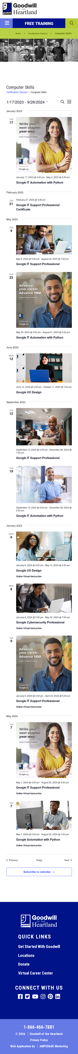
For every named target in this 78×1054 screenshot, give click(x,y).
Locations (26, 955)
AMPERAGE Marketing (54, 1046)
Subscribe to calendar (37, 872)
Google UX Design (29, 392)
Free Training (39, 23)
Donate (24, 964)
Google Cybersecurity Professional (40, 622)
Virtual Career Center (35, 973)
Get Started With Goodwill (39, 946)
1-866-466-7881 (39, 1027)
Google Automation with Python (38, 839)
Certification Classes (17, 92)
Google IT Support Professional (37, 264)
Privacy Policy (39, 1040)
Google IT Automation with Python (39, 182)
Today (39, 860)
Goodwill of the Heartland (46, 1034)
